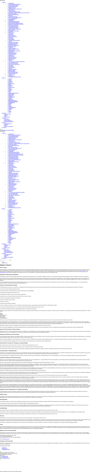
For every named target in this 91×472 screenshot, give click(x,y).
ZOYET (9, 112)
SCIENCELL (10, 108)
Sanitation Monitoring (12, 53)
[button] (2, 0)
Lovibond (10, 98)
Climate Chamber (11, 204)
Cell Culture (10, 65)
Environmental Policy (8, 120)
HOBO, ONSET (11, 225)
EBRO (9, 88)
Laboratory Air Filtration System (14, 11)
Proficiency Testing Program (13, 179)
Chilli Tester (10, 33)
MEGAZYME (10, 99)
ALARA (9, 79)
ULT (9, 110)
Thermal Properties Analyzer (13, 27)
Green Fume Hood (11, 10)
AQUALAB (10, 81)
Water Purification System (13, 72)
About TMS (6, 118)
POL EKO (10, 106)
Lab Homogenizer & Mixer (13, 43)
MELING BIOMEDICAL (12, 100)
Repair (5, 125)
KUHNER (10, 97)
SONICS (10, 109)
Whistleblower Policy (6, 449)
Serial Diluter (10, 55)
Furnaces (10, 41)
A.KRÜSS (10, 78)
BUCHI (9, 86)
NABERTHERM (11, 102)
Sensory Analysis (11, 54)
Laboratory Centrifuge (12, 69)
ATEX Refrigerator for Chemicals (14, 4)
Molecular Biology (11, 70)
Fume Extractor (11, 9)
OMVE (9, 105)
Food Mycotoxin (11, 39)
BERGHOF (10, 85)
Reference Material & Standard (14, 50)
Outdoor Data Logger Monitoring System (15, 24)
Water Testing (10, 59)
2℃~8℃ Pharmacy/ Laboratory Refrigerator (16, 61)
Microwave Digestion (12, 46)
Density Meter (11, 34)
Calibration (6, 124)
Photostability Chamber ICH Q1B (14, 76)
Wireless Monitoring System (13, 30)
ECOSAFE (10, 89)
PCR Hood (10, 15)
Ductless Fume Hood (12, 137)
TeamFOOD (10, 31)
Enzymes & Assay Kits (12, 36)
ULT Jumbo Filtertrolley (12, 18)
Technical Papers (7, 114)
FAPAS (9, 91)
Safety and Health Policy (8, 121)
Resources (4, 113)
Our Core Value (7, 119)
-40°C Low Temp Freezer (13, 63)
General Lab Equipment (12, 73)
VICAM (9, 111)
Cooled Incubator (11, 67)
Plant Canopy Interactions (13, 25)
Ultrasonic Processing (12, 57)
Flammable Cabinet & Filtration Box (15, 8)
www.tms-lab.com (82, 271)
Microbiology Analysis (12, 44)
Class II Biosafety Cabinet (13, 6)
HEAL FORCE (11, 224)
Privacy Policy (4, 448)
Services (3, 122)
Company (4, 117)
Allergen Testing (11, 32)
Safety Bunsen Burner (12, 52)
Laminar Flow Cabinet (12, 13)
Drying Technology (11, 35)
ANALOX (10, 80)
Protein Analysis (11, 180)
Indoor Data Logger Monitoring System (15, 23)
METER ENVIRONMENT (13, 101)
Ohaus (9, 104)
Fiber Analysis (11, 38)
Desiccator (10, 205)
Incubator (10, 68)
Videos (5, 246)
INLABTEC (10, 226)
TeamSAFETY (11, 3)
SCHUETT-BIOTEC (12, 107)
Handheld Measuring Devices (14, 21)
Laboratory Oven (11, 75)
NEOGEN (10, 103)
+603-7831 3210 (5, 457)
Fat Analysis (10, 37)
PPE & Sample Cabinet (12, 16)
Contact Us (4, 127)
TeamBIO (10, 60)
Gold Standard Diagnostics (13, 93)
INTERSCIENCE (11, 96)
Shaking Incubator (11, 71)
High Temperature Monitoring (13, 22)
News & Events (7, 116)
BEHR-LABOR (11, 83)
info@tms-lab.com (6, 458)
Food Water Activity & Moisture (14, 40)
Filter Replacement (7, 123)
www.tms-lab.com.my (4, 272)
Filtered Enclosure (11, 138)
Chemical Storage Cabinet (13, 5)
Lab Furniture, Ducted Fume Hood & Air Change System (18, 12)
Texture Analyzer (11, 56)
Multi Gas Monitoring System (13, 14)
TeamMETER (10, 20)
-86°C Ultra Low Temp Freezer (14, 64)
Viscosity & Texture (12, 58)
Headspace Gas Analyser (13, 42)
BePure (9, 84)
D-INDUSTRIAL (11, 87)
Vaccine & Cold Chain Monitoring (14, 159)
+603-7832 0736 (5, 456)
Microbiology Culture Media (13, 45)
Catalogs (6, 245)
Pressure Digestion (12, 178)
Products (3, 2)
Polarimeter (10, 47)
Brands (3, 77)
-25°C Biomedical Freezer (13, 62)
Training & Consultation (8, 126)
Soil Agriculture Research (13, 26)
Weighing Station (11, 19)
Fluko (9, 92)
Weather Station (11, 29)
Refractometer (11, 51)
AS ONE (10, 82)
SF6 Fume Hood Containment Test (14, 17)
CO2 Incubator (11, 66)
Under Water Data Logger (13, 158)
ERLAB (9, 90)
